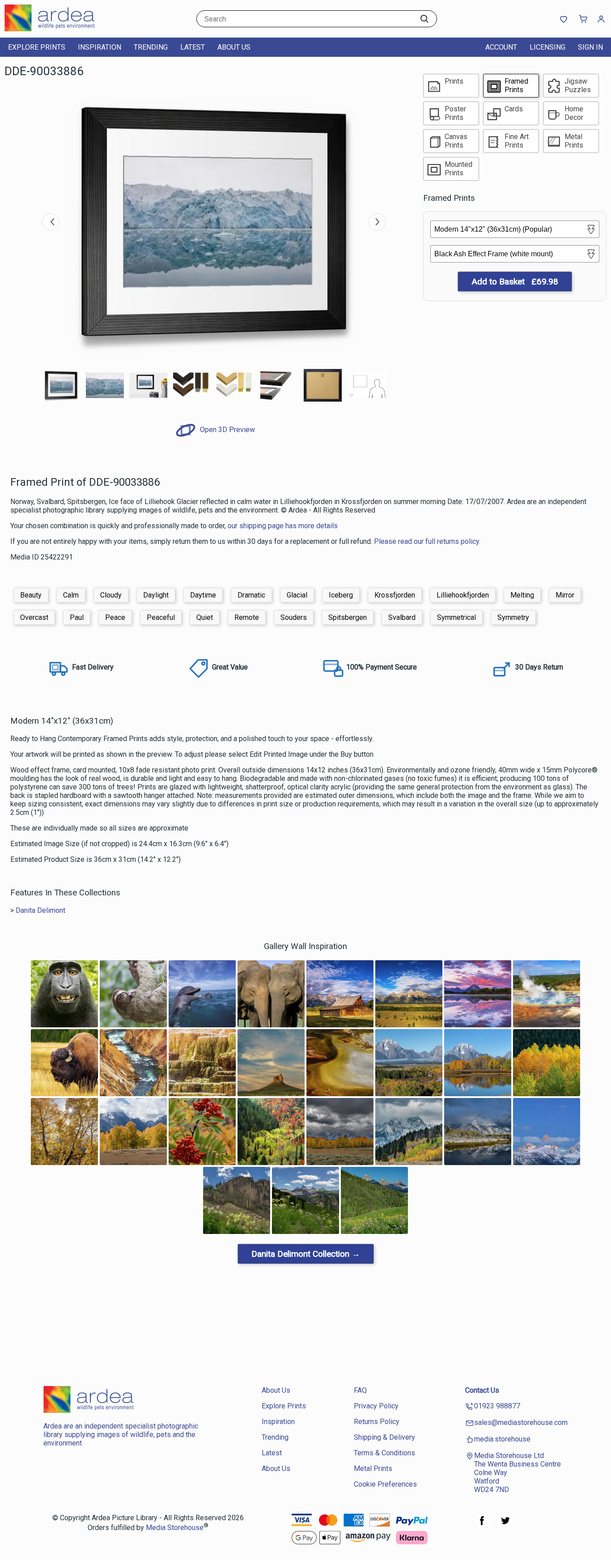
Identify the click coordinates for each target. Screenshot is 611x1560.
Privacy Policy (376, 1406)
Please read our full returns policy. (427, 541)
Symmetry (513, 617)
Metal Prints (373, 1468)
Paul (77, 617)
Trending (151, 47)
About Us (233, 47)
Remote (246, 617)
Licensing (547, 47)
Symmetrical (456, 617)
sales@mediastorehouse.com (521, 1422)
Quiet (204, 617)
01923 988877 (497, 1406)
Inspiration (99, 47)
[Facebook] (482, 1525)
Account (501, 47)
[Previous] (50, 221)
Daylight (156, 595)
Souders (293, 617)
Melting (522, 595)
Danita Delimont (40, 910)
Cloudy (111, 595)
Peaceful (161, 617)
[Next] (377, 221)
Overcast (34, 617)
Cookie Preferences (385, 1484)
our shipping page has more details (283, 525)
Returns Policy (376, 1421)
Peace (115, 617)
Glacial (297, 595)
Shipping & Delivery (384, 1437)
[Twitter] (505, 1525)
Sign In (590, 47)
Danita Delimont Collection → (305, 1254)
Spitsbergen (347, 617)
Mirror (565, 595)
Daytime (203, 595)
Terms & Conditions (384, 1453)
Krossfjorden (394, 595)
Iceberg (341, 595)
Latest (192, 47)
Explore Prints (36, 47)
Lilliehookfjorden (463, 595)
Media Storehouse (175, 1528)
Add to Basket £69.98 (514, 281)
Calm (71, 595)
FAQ (360, 1390)
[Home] (60, 29)
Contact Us (482, 1390)
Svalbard (402, 617)
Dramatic (251, 595)
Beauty (31, 595)
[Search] (424, 18)
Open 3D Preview (226, 429)
